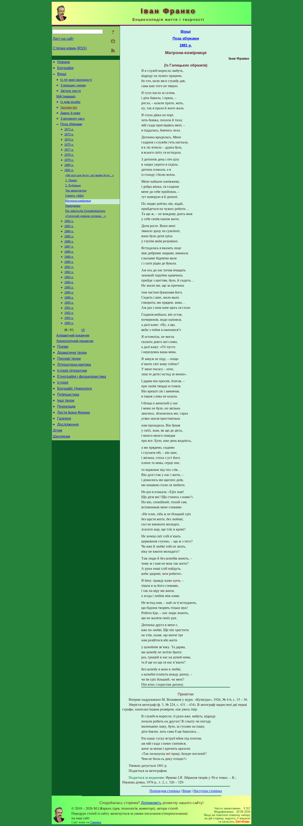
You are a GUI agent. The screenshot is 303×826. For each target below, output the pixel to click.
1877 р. (69, 149)
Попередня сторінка (165, 790)
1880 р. (69, 165)
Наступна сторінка (207, 790)
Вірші (61, 74)
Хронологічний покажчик (74, 341)
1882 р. (69, 221)
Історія (62, 382)
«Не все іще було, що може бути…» (89, 175)
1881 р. (69, 170)
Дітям (57, 430)
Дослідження (68, 424)
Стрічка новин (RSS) (70, 48)
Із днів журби (70, 102)
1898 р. (69, 297)
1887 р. (69, 246)
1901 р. (69, 307)
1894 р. (69, 282)
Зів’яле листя (70, 91)
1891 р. (69, 267)
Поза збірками (71, 124)
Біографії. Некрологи (74, 388)
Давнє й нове (70, 113)
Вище (186, 790)
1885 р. (69, 236)
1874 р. (69, 139)
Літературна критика (74, 364)
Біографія (65, 68)
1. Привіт (71, 180)
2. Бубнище (73, 185)
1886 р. (69, 241)
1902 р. (69, 313)
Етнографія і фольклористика (81, 376)
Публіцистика (68, 394)
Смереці (95, 822)
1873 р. (69, 134)
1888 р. (69, 251)
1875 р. (69, 144)
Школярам (61, 436)
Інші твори (65, 400)
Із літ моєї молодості (76, 80)
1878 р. (69, 155)
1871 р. (69, 129)
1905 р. (69, 323)
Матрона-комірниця (78, 200)
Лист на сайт (63, 39)
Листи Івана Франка (73, 412)
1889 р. (69, 256)
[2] (83, 330)
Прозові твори (69, 358)
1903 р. (69, 318)
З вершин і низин (73, 85)
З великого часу (72, 118)
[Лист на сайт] (113, 41)
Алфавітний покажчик (72, 335)
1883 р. (69, 226)
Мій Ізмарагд (65, 96)
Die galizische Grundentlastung (85, 211)
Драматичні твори (72, 352)
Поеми (62, 346)
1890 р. (69, 262)
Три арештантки (75, 190)
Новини (63, 62)
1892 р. (69, 272)
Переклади (66, 406)
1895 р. (69, 287)
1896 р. (69, 292)
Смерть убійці (74, 195)
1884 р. (69, 231)
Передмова (72, 205)
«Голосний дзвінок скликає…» (85, 216)
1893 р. (69, 277)
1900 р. (69, 302)
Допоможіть (151, 803)
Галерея (64, 418)
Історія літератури (72, 370)
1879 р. (69, 160)
